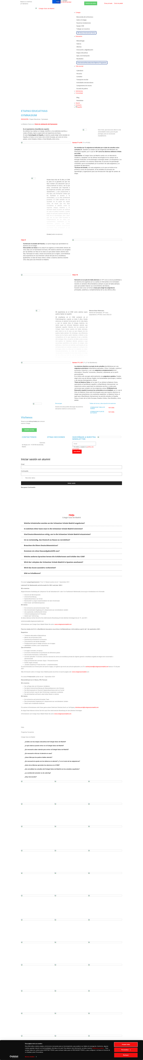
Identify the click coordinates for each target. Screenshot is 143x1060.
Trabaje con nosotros (83, 29)
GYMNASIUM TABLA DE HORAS (97, 407)
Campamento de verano (84, 85)
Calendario (79, 71)
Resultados (79, 59)
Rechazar (126, 1055)
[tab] (71, 523)
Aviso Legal (50, 441)
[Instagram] (28, 453)
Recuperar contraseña (28, 487)
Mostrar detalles (30, 1056)
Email (22, 464)
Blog (77, 97)
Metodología (80, 41)
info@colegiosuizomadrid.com (30, 443)
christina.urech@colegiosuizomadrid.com (87, 707)
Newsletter (79, 100)
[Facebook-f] (24, 453)
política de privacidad (64, 2)
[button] (97, 9)
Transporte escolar (82, 79)
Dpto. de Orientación (83, 56)
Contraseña (24, 471)
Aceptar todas (126, 1044)
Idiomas (79, 47)
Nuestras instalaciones (83, 23)
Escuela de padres (82, 88)
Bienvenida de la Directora (84, 17)
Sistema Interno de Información (56, 447)
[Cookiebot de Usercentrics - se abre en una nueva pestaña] (14, 1057)
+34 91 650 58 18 (27, 441)
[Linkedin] (38, 453)
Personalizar (125, 1049)
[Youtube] (33, 453)
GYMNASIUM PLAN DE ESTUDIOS (97, 412)
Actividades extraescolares (84, 82)
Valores (78, 44)
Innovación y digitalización (84, 50)
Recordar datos (30, 478)
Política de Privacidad (53, 443)
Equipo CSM (80, 26)
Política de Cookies (52, 445)
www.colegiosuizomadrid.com (63, 624)
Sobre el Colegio (81, 20)
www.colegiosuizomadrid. (79, 672)
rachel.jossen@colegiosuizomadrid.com (97, 666)
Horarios (79, 74)
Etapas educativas (82, 53)
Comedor (79, 77)
